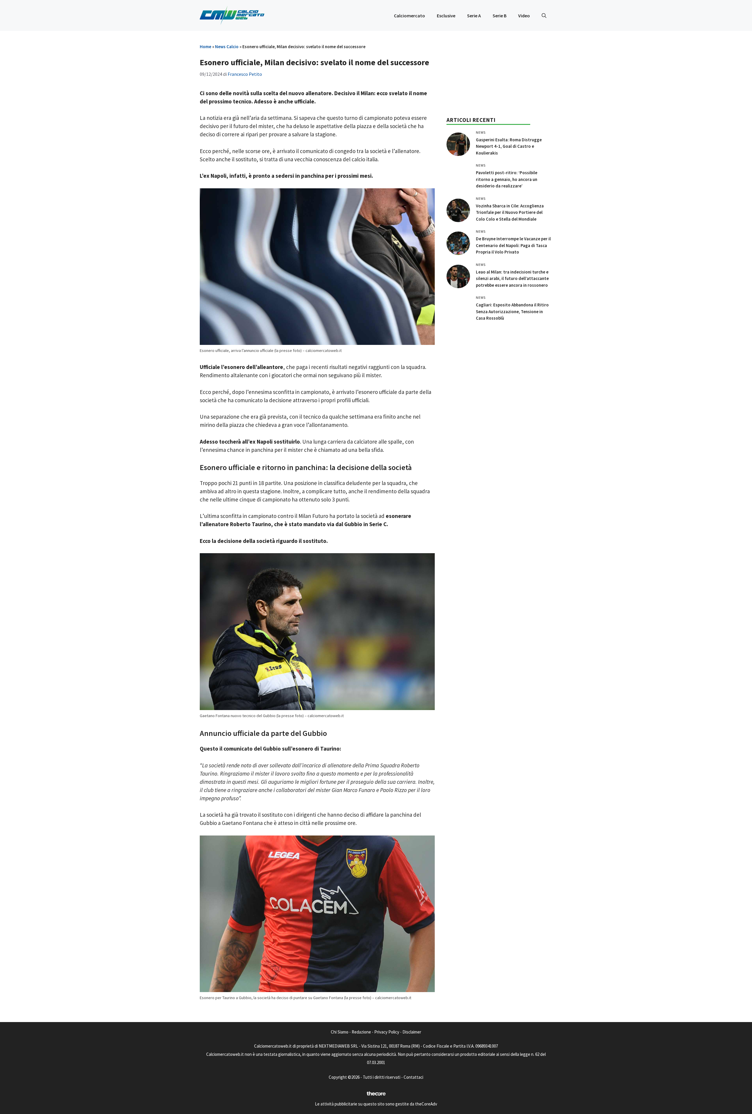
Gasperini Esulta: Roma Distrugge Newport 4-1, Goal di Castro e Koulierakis (509, 146)
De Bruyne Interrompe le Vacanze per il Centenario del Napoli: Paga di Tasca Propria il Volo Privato (513, 245)
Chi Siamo (339, 1032)
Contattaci (413, 1077)
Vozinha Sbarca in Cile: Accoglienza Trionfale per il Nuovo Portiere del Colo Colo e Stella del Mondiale (510, 212)
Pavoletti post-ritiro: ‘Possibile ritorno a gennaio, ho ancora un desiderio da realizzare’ (506, 179)
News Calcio (227, 46)
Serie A (474, 16)
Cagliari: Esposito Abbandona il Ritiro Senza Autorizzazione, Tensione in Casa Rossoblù (512, 311)
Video (524, 16)
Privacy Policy (386, 1032)
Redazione (361, 1032)
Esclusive (446, 16)
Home (205, 46)
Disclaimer (411, 1032)
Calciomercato (409, 16)
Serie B (499, 16)
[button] (544, 15)
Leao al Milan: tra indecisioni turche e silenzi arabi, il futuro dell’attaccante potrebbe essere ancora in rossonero (512, 278)
